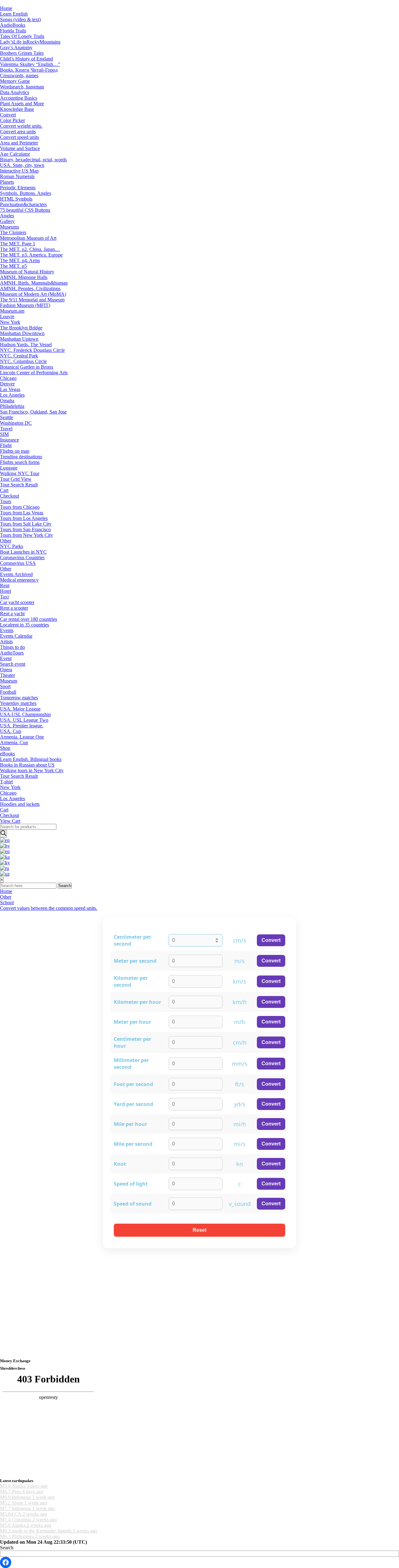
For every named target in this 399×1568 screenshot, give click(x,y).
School (7, 902)
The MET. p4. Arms (20, 260)
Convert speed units (19, 137)
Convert (8, 114)
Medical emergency (19, 580)
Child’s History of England (26, 58)
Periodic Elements (18, 187)
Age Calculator (15, 154)
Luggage (8, 467)
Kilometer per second (131, 981)
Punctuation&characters (23, 204)
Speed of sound (132, 1203)
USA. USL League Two (24, 720)
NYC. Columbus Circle (23, 361)
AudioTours (12, 652)
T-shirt (6, 781)
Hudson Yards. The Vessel (26, 344)
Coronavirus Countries (22, 557)
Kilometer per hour (137, 1002)
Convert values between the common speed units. (48, 908)
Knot (120, 1163)
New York (10, 322)
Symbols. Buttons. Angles (25, 193)
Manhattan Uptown (19, 339)
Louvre (7, 316)
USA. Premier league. (21, 725)
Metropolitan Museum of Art (28, 238)
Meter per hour (132, 1021)
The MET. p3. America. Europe (31, 254)
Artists (6, 641)
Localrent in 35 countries (24, 624)
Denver (7, 383)
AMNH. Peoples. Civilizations (30, 288)
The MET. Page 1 (17, 243)
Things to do (12, 647)
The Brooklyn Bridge (21, 327)
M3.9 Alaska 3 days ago (24, 1486)
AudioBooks (12, 25)
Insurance (9, 439)
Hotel (5, 591)
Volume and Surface (20, 148)
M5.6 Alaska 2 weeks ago (25, 1525)
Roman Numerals (17, 176)
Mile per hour (130, 1124)
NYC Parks (11, 546)
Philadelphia (12, 406)
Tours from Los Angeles (24, 518)
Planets (7, 182)
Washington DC (16, 423)
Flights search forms (20, 462)
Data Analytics (14, 92)
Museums (9, 226)
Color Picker (12, 120)
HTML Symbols (16, 198)
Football (8, 692)
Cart (4, 490)
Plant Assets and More (22, 103)
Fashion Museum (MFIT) (25, 305)
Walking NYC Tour (19, 473)
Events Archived (16, 574)
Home (6, 8)
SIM (4, 434)
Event (6, 658)
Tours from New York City (26, 535)
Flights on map (14, 451)
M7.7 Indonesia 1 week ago (27, 1508)
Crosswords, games (19, 75)
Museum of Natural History (27, 271)
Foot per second (133, 1084)
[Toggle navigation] (0, 4)
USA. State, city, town (22, 165)
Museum (8, 680)
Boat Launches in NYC (23, 552)
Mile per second (133, 1144)
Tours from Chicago (20, 507)
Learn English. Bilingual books (30, 759)
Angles (7, 215)
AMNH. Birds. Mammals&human (34, 283)
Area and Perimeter (19, 142)
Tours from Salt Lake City (25, 524)
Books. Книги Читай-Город (29, 70)
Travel (6, 428)
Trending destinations (21, 456)
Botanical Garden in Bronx (26, 367)
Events (6, 630)
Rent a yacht (12, 613)
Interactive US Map (19, 170)
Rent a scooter (14, 608)
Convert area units (18, 131)
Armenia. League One (22, 736)
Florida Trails (13, 30)
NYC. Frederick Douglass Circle (32, 350)
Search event (12, 664)
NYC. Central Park (19, 355)
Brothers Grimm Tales (22, 53)
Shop (5, 748)
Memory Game (15, 81)
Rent (4, 585)
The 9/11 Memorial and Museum (32, 299)
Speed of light (131, 1183)
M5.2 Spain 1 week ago (23, 1502)
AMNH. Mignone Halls (23, 277)
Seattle (6, 417)
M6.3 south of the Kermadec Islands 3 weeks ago (48, 1530)
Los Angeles (12, 395)
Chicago (8, 378)
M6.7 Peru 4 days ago (21, 1491)
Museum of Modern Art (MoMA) (33, 294)
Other (5, 540)
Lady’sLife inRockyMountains (30, 42)
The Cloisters (13, 232)
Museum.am (12, 311)
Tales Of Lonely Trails (22, 36)
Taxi (4, 596)
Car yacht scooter (17, 602)
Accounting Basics (18, 98)
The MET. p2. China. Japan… (30, 249)
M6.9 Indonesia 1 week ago (27, 1497)
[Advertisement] (187, 1309)
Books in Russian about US (27, 764)
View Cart (10, 821)
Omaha (7, 400)
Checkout (9, 495)
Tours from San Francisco (25, 529)
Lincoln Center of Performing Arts (34, 372)
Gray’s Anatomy (16, 47)
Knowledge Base (17, 109)
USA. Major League (20, 708)
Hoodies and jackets (20, 804)
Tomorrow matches (19, 697)
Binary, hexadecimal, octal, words (33, 159)
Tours (5, 501)
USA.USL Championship (25, 714)
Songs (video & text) (20, 19)
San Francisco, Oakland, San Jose (33, 411)
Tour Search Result (19, 484)
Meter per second (135, 960)
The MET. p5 (13, 266)
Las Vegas (10, 389)
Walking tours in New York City (32, 770)
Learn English (14, 14)
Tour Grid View (15, 479)
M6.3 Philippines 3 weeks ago (30, 1536)
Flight (6, 445)
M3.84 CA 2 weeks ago (23, 1514)
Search (64, 885)
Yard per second (133, 1104)
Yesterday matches (18, 703)
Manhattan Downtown (22, 333)
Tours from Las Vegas (21, 512)
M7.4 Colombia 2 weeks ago (28, 1519)
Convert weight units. (21, 126)
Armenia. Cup (14, 742)
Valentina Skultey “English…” (30, 64)
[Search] (3, 834)
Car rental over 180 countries (28, 619)
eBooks (7, 753)
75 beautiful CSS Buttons (25, 210)
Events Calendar (16, 636)
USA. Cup (10, 731)
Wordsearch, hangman (22, 86)
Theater (7, 675)
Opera (6, 669)
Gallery (7, 221)
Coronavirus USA (18, 563)
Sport (5, 686)
